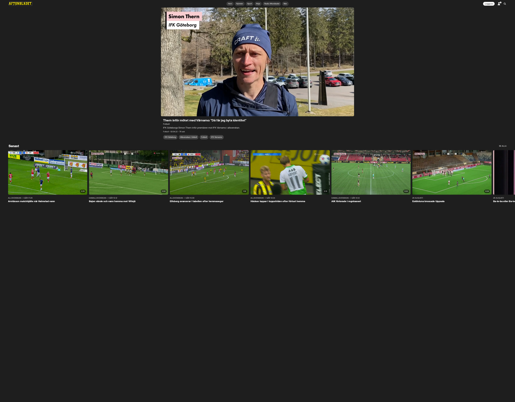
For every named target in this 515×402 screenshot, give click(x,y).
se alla (502, 146)
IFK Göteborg (170, 137)
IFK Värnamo (216, 137)
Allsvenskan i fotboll (188, 137)
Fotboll (204, 137)
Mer (285, 4)
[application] (257, 62)
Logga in (489, 4)
